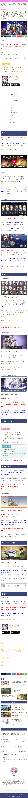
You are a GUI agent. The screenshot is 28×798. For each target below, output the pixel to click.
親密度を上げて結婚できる (12, 112)
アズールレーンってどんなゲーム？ (13, 100)
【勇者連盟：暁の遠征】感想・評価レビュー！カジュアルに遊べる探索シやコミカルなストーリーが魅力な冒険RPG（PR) (14, 741)
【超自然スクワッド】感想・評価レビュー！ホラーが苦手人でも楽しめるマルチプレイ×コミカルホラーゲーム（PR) (15, 759)
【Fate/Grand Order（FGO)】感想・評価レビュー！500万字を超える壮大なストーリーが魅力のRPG (6, 660)
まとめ (7, 125)
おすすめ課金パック (11, 119)
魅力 (6, 106)
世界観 (8, 102)
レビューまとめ (9, 115)
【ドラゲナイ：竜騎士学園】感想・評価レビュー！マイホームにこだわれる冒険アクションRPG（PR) (14, 747)
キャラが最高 (9, 108)
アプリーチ (16, 79)
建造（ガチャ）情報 (10, 122)
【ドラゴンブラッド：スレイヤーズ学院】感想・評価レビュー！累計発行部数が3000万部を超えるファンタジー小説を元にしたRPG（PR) (15, 753)
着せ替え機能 (9, 110)
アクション (3, 9)
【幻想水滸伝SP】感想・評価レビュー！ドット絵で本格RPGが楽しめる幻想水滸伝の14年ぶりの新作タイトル (15, 735)
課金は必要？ (8, 117)
